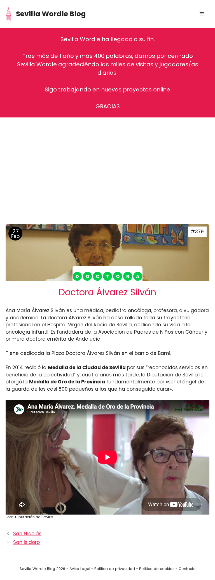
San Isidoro (26, 542)
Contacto (187, 568)
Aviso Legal (79, 568)
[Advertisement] (107, 165)
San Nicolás (27, 533)
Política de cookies (156, 568)
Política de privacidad (114, 568)
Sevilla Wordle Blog (51, 14)
